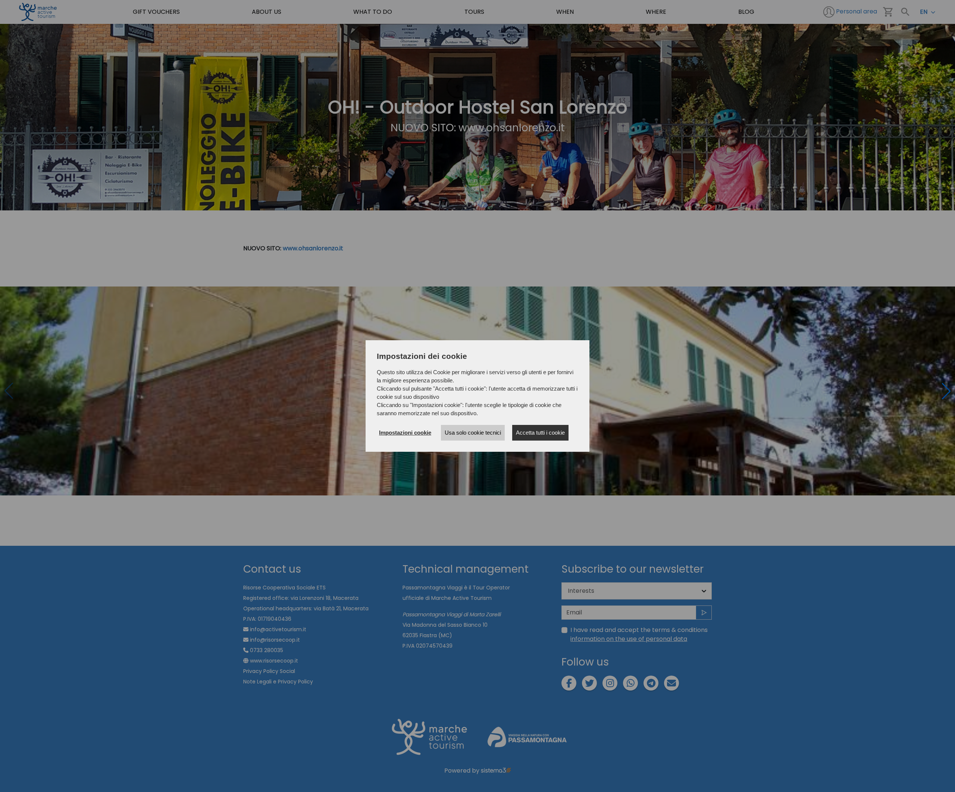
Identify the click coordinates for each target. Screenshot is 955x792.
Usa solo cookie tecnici (473, 432)
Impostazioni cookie (405, 432)
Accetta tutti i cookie (540, 432)
